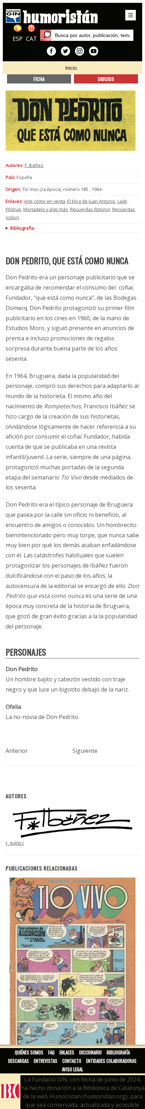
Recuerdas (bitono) (90, 209)
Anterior (17, 751)
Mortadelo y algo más (45, 209)
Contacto (71, 1060)
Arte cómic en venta (44, 201)
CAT (31, 39)
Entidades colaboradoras (111, 1060)
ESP (18, 39)
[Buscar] (45, 35)
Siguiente (84, 751)
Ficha (39, 78)
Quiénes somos (29, 1052)
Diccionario (90, 1052)
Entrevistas (45, 1060)
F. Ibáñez (34, 165)
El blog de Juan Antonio (91, 201)
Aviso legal (72, 1069)
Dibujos (106, 78)
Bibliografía (118, 1052)
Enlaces (66, 1052)
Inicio (71, 67)
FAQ (51, 1052)
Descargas (18, 1060)
